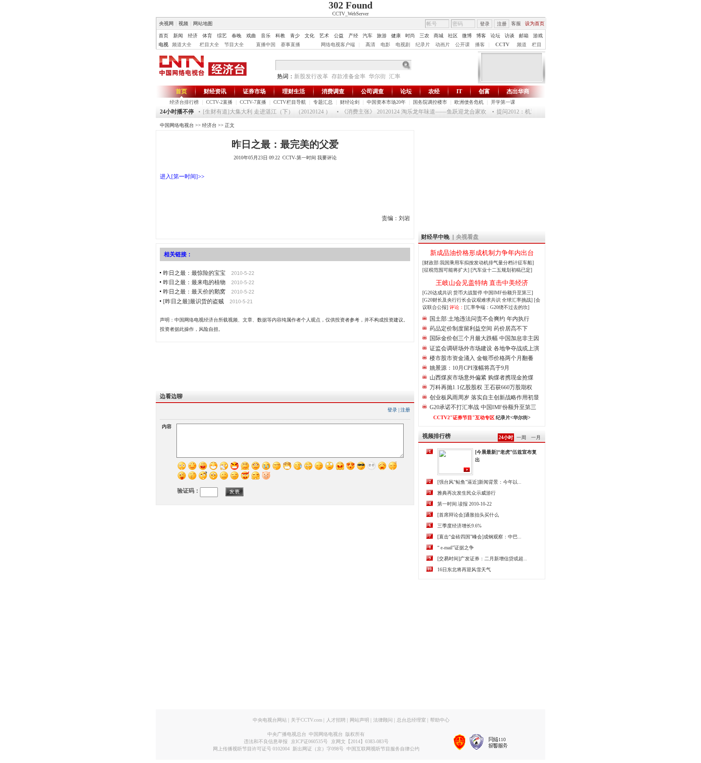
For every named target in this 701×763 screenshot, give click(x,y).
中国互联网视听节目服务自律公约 (382, 749)
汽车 (367, 36)
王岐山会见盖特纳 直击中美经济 (482, 282)
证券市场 (254, 91)
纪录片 (422, 44)
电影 (385, 44)
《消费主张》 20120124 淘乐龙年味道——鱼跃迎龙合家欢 (407, 112)
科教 (280, 36)
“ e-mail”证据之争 (455, 548)
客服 (516, 23)
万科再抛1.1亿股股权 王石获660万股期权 (481, 387)
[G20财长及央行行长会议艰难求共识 (462, 300)
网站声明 (359, 720)
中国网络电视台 (177, 125)
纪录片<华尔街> (513, 417)
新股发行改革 (311, 76)
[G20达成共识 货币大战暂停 (453, 293)
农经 (434, 91)
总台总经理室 (411, 720)
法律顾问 (383, 720)
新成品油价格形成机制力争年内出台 (482, 252)
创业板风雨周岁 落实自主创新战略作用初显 (484, 397)
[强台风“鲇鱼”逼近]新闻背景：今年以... (479, 482)
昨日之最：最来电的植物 (194, 282)
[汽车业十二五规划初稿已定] (501, 270)
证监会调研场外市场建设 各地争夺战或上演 (484, 348)
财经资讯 (215, 91)
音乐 (266, 36)
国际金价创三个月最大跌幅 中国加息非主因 (484, 338)
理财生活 (293, 91)
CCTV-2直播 (219, 102)
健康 (396, 36)
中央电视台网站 (270, 720)
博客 (481, 36)
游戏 (538, 36)
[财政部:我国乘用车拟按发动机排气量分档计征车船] (478, 263)
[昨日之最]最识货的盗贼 (193, 301)
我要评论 (327, 158)
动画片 (442, 44)
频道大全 (181, 44)
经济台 (209, 125)
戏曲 (251, 36)
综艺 (222, 36)
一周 (521, 437)
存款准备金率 (348, 76)
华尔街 (377, 76)
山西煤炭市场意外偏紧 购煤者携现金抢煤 (481, 378)
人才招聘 (336, 720)
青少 (295, 36)
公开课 (462, 44)
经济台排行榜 (184, 102)
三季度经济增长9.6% (459, 526)
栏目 (537, 44)
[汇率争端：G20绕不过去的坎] (496, 307)
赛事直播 (290, 44)
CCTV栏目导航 (289, 102)
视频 (183, 23)
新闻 (178, 36)
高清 (370, 44)
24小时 (506, 437)
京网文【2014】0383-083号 (360, 741)
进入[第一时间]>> (182, 177)
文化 (309, 36)
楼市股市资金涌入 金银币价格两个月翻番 (481, 358)
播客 (480, 44)
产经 (353, 36)
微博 (467, 36)
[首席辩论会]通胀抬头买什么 (468, 515)
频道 (522, 44)
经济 (193, 36)
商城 (438, 36)
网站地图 (203, 23)
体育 (207, 36)
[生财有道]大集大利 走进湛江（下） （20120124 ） (261, 112)
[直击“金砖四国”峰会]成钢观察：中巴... (479, 537)
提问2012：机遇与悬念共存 (524, 112)
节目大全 (234, 44)
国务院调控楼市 (430, 102)
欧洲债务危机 (469, 102)
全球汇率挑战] (517, 300)
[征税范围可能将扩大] (445, 270)
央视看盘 (467, 237)
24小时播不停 (177, 112)
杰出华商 (518, 91)
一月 (536, 437)
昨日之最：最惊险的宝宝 (194, 273)
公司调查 (372, 91)
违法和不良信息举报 (266, 741)
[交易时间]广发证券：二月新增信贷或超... (482, 559)
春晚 (236, 36)
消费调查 (333, 91)
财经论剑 (349, 102)
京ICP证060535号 (309, 741)
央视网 (166, 23)
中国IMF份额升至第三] (508, 293)
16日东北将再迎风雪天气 (464, 569)
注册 (502, 24)
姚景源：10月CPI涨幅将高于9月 (470, 368)
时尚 (410, 36)
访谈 (509, 36)
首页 (163, 36)
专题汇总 (323, 102)
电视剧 (403, 44)
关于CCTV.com (306, 720)
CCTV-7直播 (253, 102)
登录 (485, 24)
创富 (484, 91)
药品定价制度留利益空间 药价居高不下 (479, 329)
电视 (163, 44)
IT (459, 91)
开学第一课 (503, 102)
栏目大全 (209, 44)
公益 (339, 36)
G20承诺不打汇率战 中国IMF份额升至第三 (483, 407)
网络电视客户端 (338, 44)
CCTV (502, 44)
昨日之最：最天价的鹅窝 (194, 292)
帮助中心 (439, 720)
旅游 (382, 36)
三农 (424, 36)
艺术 (324, 36)
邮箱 (524, 36)
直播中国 (265, 44)
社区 (453, 36)
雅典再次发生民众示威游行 (466, 493)
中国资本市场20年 (386, 102)
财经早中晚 (435, 237)
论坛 (495, 36)
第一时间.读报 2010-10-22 (464, 504)
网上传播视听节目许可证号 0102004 (251, 749)
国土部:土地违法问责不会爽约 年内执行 (479, 319)
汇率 (394, 76)
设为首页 (534, 23)
